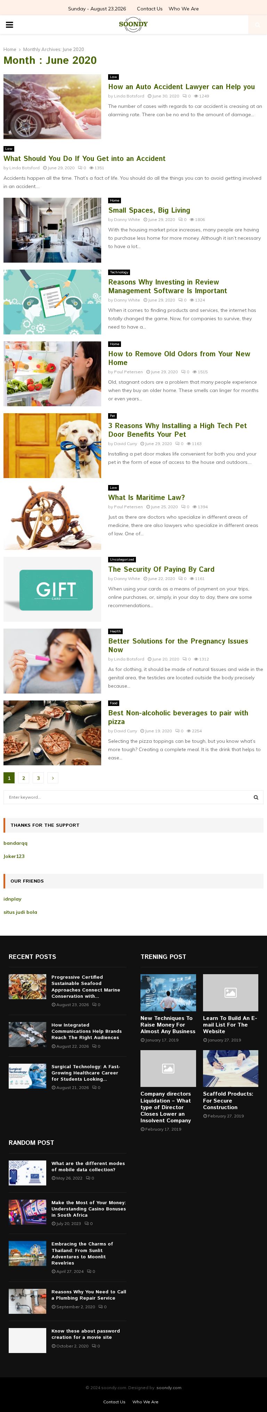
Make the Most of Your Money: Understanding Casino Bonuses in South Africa (88, 1209)
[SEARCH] (256, 797)
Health (115, 631)
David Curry (125, 443)
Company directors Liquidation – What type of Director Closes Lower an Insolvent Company (165, 1107)
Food (114, 703)
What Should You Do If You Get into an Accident (84, 159)
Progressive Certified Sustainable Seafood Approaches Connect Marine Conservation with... (85, 987)
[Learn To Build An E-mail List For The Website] (231, 992)
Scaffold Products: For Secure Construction (228, 1100)
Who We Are (184, 9)
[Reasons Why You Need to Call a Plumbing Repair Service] (27, 1301)
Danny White (127, 219)
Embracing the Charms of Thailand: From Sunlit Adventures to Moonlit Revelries (82, 1254)
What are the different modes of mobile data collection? (88, 1166)
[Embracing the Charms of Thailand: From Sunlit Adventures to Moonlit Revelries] (27, 1253)
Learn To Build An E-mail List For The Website (230, 1025)
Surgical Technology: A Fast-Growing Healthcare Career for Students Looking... (85, 1073)
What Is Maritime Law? (146, 498)
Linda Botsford (129, 96)
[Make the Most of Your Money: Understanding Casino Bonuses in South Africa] (27, 1212)
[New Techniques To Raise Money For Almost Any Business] (168, 992)
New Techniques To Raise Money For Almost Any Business (167, 1025)
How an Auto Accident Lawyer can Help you (181, 87)
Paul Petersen (128, 371)
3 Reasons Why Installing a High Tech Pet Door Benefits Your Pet (177, 430)
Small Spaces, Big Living (149, 211)
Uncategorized (122, 559)
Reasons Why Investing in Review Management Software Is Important (167, 287)
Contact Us (150, 9)
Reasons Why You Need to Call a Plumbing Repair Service (88, 1295)
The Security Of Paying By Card (161, 570)
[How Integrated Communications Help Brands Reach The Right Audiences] (27, 1034)
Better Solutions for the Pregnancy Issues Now (178, 646)
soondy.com (168, 1387)
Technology (119, 272)
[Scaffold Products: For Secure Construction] (231, 1068)
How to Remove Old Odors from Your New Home (179, 358)
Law (113, 77)
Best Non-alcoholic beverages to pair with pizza (178, 717)
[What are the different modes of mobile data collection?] (27, 1172)
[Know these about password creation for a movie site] (27, 1340)
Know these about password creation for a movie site (85, 1334)
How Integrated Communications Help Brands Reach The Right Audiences (86, 1031)
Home (114, 200)
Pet (112, 416)
